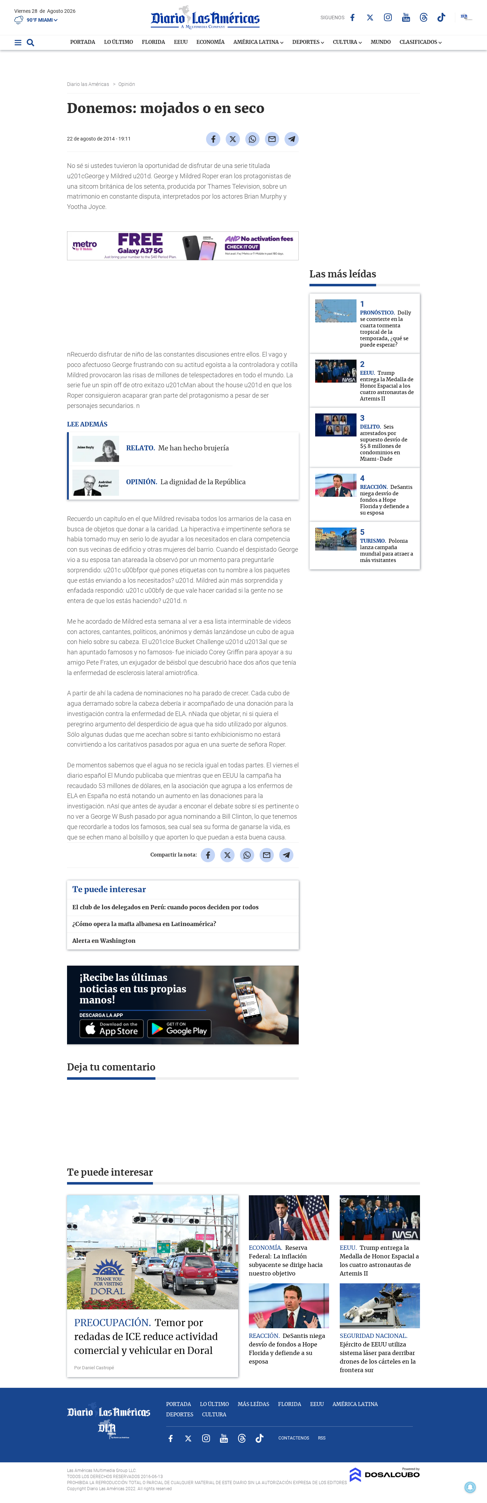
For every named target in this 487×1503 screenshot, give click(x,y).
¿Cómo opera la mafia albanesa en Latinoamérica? (144, 924)
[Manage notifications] (470, 1487)
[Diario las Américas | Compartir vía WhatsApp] (252, 139)
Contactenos (293, 1438)
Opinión (127, 84)
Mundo (381, 42)
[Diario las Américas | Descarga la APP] (113, 1029)
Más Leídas (253, 1404)
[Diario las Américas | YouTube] (405, 17)
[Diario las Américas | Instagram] (388, 17)
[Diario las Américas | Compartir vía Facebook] (213, 139)
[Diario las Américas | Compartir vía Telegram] (291, 139)
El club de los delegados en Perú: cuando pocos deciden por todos (165, 907)
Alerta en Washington (103, 941)
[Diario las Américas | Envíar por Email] (272, 139)
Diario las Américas (88, 84)
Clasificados (419, 42)
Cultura (345, 42)
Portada (82, 42)
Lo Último (118, 42)
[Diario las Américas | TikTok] (441, 17)
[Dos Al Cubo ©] (385, 1480)
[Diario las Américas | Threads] (423, 17)
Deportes (306, 42)
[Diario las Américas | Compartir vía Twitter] (233, 139)
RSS (321, 1438)
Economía (210, 42)
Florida (153, 42)
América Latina (257, 42)
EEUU (181, 42)
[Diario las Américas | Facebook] (352, 17)
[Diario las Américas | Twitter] (370, 17)
